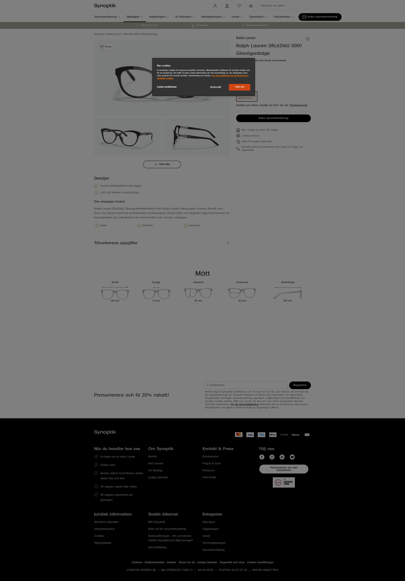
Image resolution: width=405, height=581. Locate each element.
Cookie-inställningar (167, 87)
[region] (203, 77)
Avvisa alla (215, 87)
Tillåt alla (239, 87)
